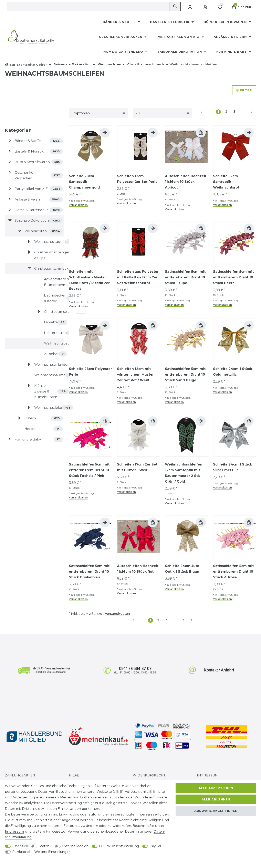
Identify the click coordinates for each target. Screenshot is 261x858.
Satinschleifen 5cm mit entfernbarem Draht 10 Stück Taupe (185, 277)
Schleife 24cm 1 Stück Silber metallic (232, 467)
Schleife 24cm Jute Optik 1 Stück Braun (182, 568)
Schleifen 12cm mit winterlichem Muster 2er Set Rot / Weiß (135, 374)
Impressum (207, 775)
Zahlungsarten (20, 775)
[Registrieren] (205, 7)
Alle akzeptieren (216, 788)
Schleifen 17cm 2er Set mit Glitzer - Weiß (137, 467)
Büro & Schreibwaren (226, 22)
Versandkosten (78, 204)
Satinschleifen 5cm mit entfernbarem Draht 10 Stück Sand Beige (185, 374)
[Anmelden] (190, 7)
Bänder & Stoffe (120, 22)
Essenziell (20, 846)
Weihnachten (109, 64)
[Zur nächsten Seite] (247, 112)
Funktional (21, 852)
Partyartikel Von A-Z (178, 37)
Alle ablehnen (216, 799)
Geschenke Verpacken (121, 37)
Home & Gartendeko (123, 51)
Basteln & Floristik (170, 22)
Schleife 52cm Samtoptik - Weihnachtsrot (226, 181)
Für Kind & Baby (232, 51)
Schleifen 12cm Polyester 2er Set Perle (137, 179)
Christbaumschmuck (145, 64)
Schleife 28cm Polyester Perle (90, 371)
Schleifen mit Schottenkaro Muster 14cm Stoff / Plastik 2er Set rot (89, 280)
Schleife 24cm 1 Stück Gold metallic (232, 371)
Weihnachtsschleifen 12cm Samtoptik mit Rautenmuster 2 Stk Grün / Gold (183, 472)
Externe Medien (75, 846)
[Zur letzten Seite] (191, 620)
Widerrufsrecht (149, 775)
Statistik (45, 846)
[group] (90, 147)
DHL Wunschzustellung (119, 846)
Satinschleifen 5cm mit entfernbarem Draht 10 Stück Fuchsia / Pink (89, 470)
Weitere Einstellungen (52, 852)
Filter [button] (246, 90)
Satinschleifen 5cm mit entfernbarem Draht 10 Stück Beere (233, 277)
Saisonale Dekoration (180, 51)
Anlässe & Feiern (231, 37)
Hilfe (74, 775)
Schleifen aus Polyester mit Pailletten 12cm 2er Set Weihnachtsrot (138, 277)
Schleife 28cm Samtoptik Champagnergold (84, 181)
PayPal (155, 846)
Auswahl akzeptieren (216, 811)
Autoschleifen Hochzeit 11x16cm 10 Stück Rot (137, 568)
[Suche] (175, 6)
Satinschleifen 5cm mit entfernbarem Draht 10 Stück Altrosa (233, 571)
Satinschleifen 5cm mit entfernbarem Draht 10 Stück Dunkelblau (89, 571)
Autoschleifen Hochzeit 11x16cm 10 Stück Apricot (185, 181)
